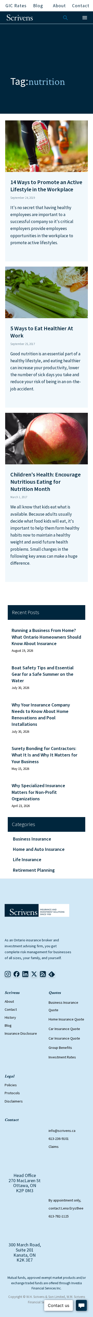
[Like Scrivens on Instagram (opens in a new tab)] (8, 974)
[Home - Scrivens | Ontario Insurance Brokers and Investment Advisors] (37, 910)
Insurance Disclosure (21, 1033)
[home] (19, 17)
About (9, 1001)
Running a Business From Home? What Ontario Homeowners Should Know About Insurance (46, 636)
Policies (11, 1085)
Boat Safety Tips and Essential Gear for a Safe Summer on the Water (43, 674)
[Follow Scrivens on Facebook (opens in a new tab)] (16, 974)
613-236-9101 (59, 1138)
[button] (85, 17)
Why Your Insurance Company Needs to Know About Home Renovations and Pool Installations (41, 714)
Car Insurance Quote (64, 1028)
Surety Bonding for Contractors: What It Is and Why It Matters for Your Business (44, 754)
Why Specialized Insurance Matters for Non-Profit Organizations (38, 792)
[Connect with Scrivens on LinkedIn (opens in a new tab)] (25, 974)
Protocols (12, 1093)
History (10, 1017)
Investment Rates (62, 1057)
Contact (11, 1009)
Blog (8, 1025)
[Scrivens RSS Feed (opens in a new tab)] (52, 974)
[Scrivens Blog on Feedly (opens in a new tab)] (43, 974)
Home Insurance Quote (66, 1019)
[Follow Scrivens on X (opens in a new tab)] (34, 974)
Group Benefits (60, 1048)
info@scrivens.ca (62, 1130)
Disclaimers (14, 1101)
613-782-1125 (59, 1216)
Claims (54, 1146)
